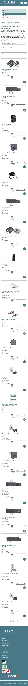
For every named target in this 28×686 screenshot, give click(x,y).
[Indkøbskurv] (25, 3)
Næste (16, 621)
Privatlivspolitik (5, 643)
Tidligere (11, 621)
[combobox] (6, 50)
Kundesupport (5, 657)
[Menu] (2, 3)
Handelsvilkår (5, 645)
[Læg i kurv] (24, 82)
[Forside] (9, 3)
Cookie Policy (5, 640)
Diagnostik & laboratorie (13, 22)
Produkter (3, 22)
